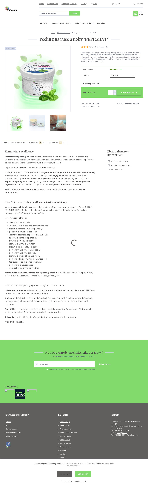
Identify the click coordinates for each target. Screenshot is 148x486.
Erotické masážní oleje (68, 432)
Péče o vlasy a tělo (83, 23)
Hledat (74, 13)
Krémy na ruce (65, 436)
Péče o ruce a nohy (61, 23)
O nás (41, 4)
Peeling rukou (65, 440)
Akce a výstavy (11, 436)
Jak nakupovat (52, 4)
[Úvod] (20, 9)
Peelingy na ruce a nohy (121, 165)
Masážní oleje (65, 422)
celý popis (99, 61)
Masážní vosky (65, 425)
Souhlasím (83, 474)
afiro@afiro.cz (122, 433)
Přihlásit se (104, 364)
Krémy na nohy (65, 443)
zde (85, 481)
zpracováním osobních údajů (66, 369)
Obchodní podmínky (69, 4)
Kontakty (84, 4)
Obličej (62, 454)
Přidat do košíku (129, 92)
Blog (8, 425)
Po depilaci (64, 450)
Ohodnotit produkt (102, 47)
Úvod (53, 33)
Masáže (43, 23)
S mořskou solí (117, 169)
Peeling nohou (65, 447)
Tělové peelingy (66, 429)
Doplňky (101, 23)
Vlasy (62, 458)
